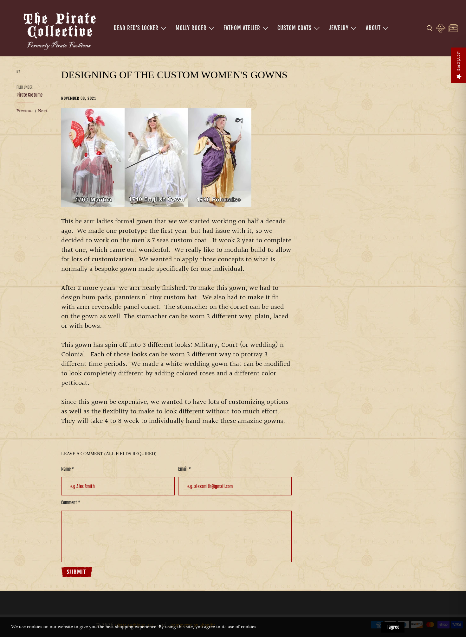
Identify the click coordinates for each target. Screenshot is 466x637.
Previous (24, 111)
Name (67, 469)
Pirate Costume (29, 95)
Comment (70, 502)
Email (184, 469)
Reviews (459, 61)
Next (43, 111)
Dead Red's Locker (136, 28)
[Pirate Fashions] (59, 30)
